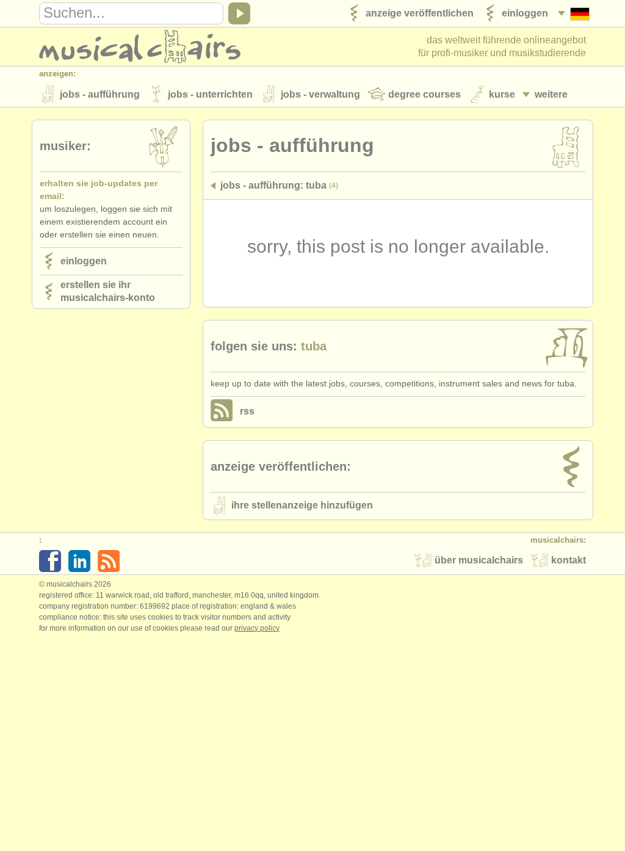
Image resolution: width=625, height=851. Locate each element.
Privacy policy (257, 628)
